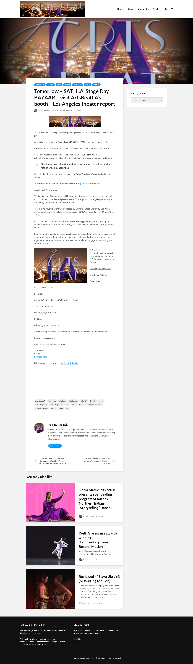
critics (101, 401)
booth (92, 401)
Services (157, 9)
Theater (96, 85)
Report (87, 85)
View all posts (55, 446)
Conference (40, 85)
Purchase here (40, 357)
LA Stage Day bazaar (94, 405)
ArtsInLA (84, 401)
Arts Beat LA (40, 401)
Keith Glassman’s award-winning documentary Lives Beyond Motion (98, 540)
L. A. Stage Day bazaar (59, 405)
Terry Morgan (87, 603)
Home (120, 9)
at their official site (69, 363)
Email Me (77, 639)
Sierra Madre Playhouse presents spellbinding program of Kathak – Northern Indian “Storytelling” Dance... (97, 499)
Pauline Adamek (44, 111)
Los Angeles (78, 85)
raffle (53, 408)
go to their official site (90, 183)
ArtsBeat (62, 401)
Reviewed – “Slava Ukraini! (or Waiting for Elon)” (99, 578)
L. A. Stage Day (41, 405)
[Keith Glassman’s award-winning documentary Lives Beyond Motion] (50, 545)
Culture (50, 85)
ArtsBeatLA (73, 401)
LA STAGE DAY (77, 405)
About (131, 9)
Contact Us (143, 9)
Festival (67, 85)
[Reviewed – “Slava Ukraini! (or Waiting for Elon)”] (50, 589)
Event (59, 85)
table (61, 408)
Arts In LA (52, 401)
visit (67, 408)
